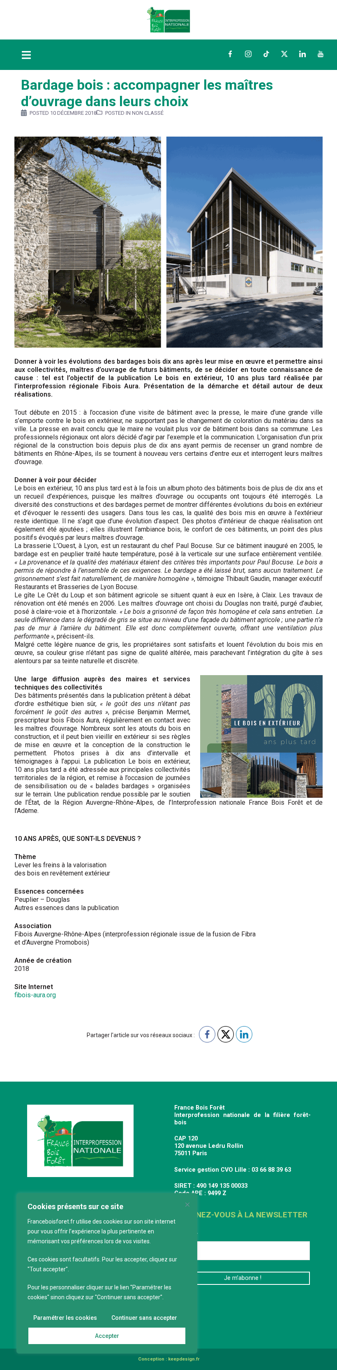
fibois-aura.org (35, 995)
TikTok (266, 54)
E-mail (186, 1235)
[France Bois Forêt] (168, 19)
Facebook (230, 54)
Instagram (248, 54)
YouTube (320, 54)
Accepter (107, 1336)
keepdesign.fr (183, 1359)
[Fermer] (187, 1205)
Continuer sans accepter (144, 1317)
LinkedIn (302, 54)
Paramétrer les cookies (65, 1317)
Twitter (284, 54)
